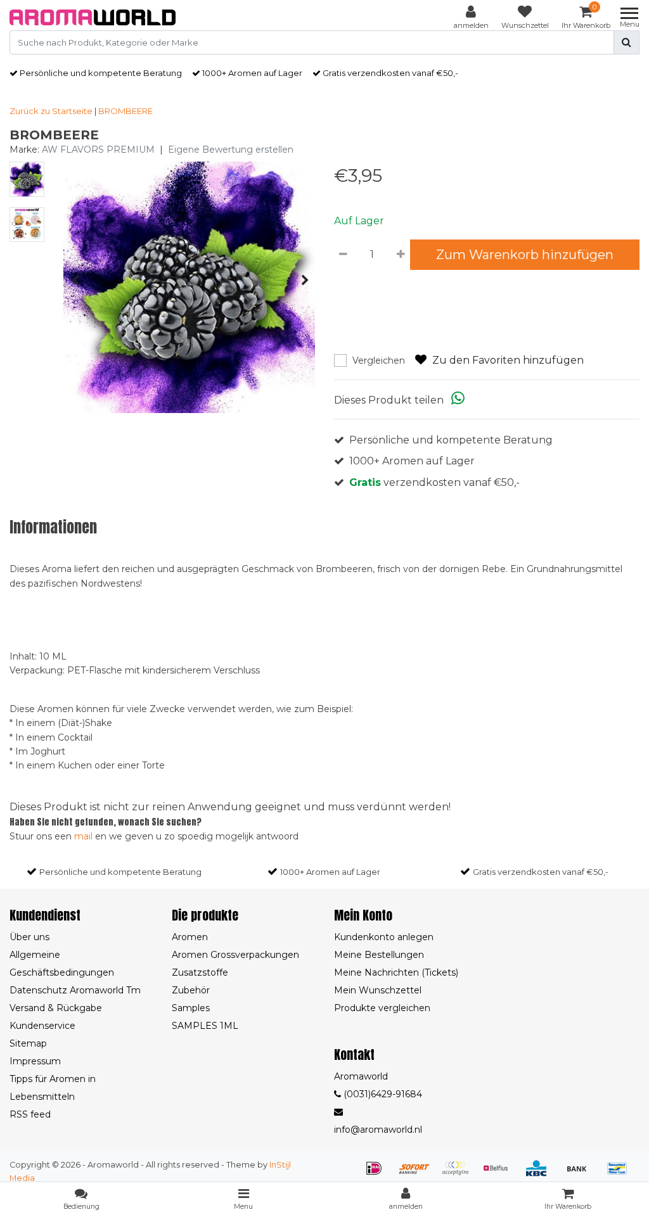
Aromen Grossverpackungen (235, 954)
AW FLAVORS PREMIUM (98, 149)
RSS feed (30, 1114)
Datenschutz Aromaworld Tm (75, 990)
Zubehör (191, 990)
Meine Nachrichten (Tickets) (396, 972)
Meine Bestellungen (379, 954)
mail (83, 836)
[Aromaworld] (93, 17)
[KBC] (540, 1174)
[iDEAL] (378, 1174)
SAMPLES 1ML (205, 1025)
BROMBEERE (125, 111)
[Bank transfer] (581, 1174)
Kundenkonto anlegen (384, 937)
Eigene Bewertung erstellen (230, 149)
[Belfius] (500, 1174)
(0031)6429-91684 (381, 1094)
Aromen (190, 937)
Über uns (29, 937)
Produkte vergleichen (382, 1008)
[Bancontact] (620, 1174)
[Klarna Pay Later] (459, 1174)
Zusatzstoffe (200, 972)
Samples (191, 1008)
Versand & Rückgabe (56, 1008)
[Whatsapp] (458, 400)
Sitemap (28, 1043)
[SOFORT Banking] (419, 1174)
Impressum (35, 1061)
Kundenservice (42, 1025)
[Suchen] (626, 42)
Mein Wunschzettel (377, 990)
